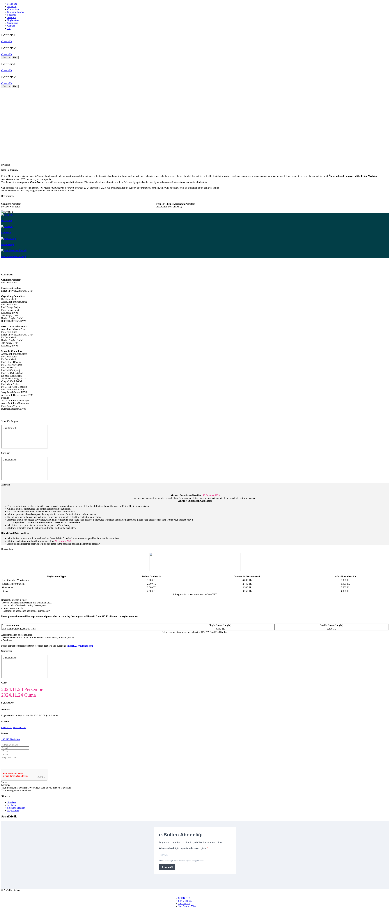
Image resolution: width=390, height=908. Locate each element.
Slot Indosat (184, 903)
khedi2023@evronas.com (13, 727)
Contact (11, 25)
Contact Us (6, 41)
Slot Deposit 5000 (187, 906)
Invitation (11, 6)
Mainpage (12, 3)
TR (9, 28)
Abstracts (11, 17)
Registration (13, 20)
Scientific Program (16, 12)
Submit (4, 782)
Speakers (11, 14)
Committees (13, 9)
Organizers (12, 23)
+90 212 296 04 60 (10, 739)
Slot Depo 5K (185, 900)
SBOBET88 (184, 898)
